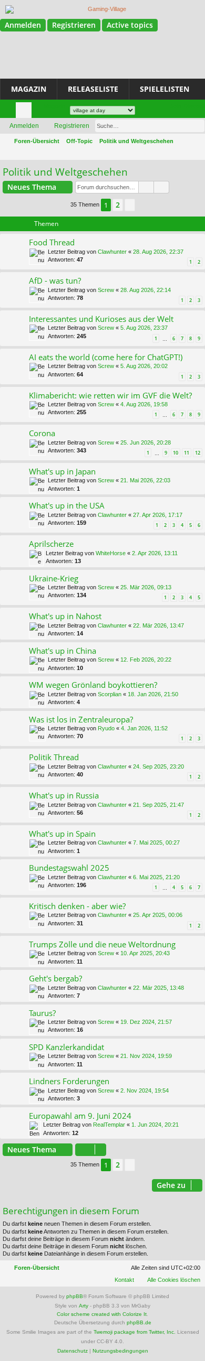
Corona (42, 433)
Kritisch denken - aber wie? (77, 906)
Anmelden (23, 25)
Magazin (28, 89)
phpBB (74, 1296)
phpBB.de (139, 1322)
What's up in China (62, 650)
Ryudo (106, 728)
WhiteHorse (111, 553)
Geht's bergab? (55, 978)
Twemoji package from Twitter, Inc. (135, 1332)
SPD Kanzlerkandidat (66, 1047)
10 (175, 452)
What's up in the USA (67, 505)
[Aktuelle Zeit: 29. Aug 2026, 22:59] (195, 153)
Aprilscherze (51, 543)
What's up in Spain (62, 833)
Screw (106, 290)
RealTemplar (109, 1124)
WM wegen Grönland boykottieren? (93, 684)
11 (186, 452)
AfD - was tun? (55, 280)
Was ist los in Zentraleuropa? (81, 719)
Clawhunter (112, 252)
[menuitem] (49, 106)
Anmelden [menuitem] (148, 112)
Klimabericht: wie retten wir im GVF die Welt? (110, 395)
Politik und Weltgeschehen (65, 172)
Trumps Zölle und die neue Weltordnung (102, 944)
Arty (83, 1306)
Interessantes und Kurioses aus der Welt (101, 319)
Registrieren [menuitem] (164, 112)
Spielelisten (164, 89)
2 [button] (118, 205)
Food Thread (52, 242)
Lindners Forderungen (69, 1081)
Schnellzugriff (10, 112)
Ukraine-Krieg (53, 578)
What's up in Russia (64, 795)
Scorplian (109, 694)
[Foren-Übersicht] (102, 9)
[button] (130, 205)
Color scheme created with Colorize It (102, 1314)
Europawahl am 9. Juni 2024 (80, 1115)
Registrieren (74, 25)
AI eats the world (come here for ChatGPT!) (105, 357)
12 (197, 452)
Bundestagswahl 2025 (69, 867)
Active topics (130, 25)
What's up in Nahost (65, 616)
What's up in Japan (62, 471)
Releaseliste (93, 89)
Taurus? (42, 1013)
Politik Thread (54, 757)
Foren (26, 112)
